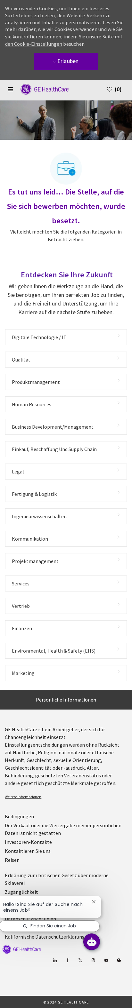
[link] (66, 797)
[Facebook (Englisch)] (68, 960)
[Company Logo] (41, 88)
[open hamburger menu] (10, 89)
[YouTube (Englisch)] (106, 960)
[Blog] (93, 960)
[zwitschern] (81, 960)
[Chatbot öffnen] (91, 941)
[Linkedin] (55, 960)
